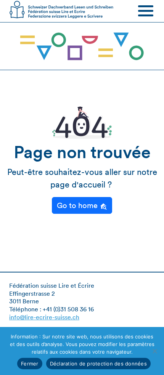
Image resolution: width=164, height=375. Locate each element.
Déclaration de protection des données (98, 364)
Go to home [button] (78, 205)
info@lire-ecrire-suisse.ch (44, 317)
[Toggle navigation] (146, 10)
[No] (154, 351)
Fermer (30, 364)
